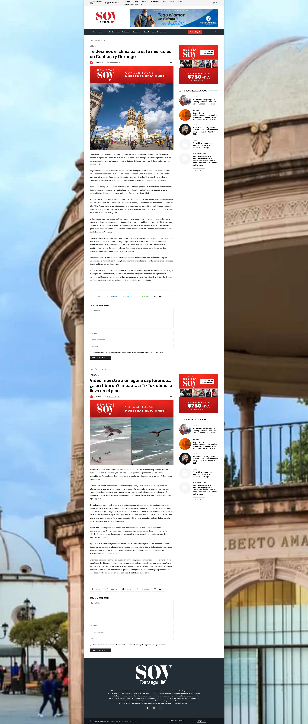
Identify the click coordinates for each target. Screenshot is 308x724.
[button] (215, 32)
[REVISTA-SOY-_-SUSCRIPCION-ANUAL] (198, 64)
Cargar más (198, 170)
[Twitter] (216, 3)
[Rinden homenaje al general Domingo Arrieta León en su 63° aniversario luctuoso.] (185, 100)
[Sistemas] (92, 62)
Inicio (91, 40)
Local (103, 40)
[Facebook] (211, 3)
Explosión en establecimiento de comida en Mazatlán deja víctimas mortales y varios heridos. (205, 116)
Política (97, 40)
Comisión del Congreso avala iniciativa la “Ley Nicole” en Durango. (203, 145)
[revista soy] (131, 74)
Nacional (196, 110)
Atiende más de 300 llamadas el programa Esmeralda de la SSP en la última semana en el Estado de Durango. (205, 160)
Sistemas (99, 62)
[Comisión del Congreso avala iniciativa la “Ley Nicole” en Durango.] (185, 144)
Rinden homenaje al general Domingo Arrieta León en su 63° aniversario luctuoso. (205, 101)
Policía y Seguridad (200, 153)
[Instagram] (213, 3)
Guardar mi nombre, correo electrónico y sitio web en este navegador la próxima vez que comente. (129, 352)
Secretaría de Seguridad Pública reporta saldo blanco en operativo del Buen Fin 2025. (205, 130)
